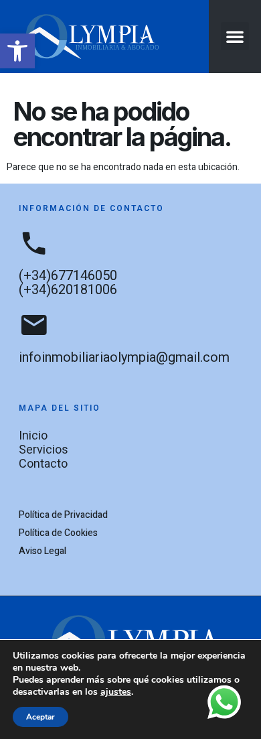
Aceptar (40, 717)
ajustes (115, 692)
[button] (17, 50)
